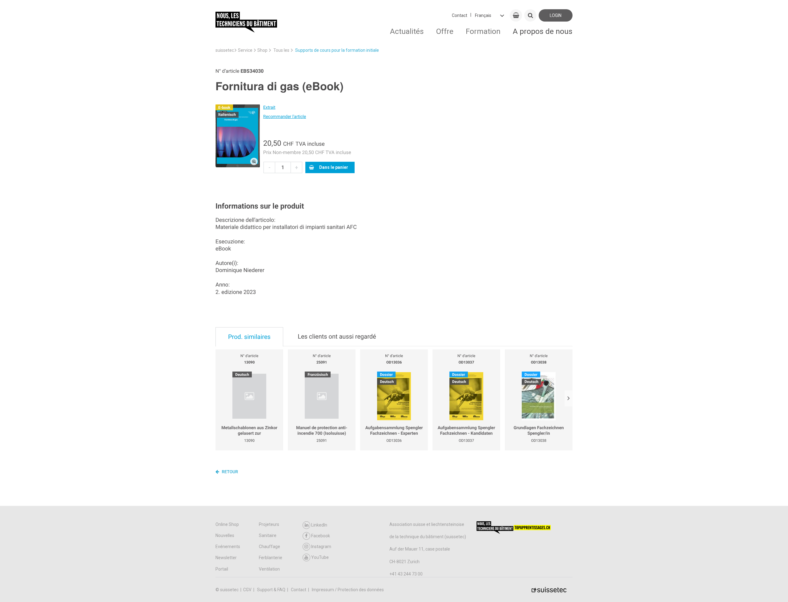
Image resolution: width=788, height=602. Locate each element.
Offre (444, 31)
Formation (483, 31)
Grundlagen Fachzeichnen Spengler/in (539, 430)
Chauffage (269, 546)
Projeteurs (269, 524)
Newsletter (226, 557)
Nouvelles (224, 535)
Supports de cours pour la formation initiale (337, 50)
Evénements (227, 546)
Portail (221, 569)
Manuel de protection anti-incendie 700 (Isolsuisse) (321, 430)
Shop (262, 50)
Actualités (407, 31)
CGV (247, 589)
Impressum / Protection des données (348, 589)
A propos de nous (543, 31)
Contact (459, 15)
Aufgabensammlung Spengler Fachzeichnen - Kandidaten (466, 430)
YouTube (320, 557)
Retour (229, 472)
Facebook (320, 535)
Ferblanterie (270, 557)
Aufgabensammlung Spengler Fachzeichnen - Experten (394, 430)
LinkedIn (319, 525)
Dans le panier (333, 167)
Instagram (321, 546)
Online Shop (227, 524)
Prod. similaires (249, 336)
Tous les (281, 50)
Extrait (269, 107)
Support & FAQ (271, 589)
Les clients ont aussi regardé (337, 336)
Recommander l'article (284, 116)
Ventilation (269, 569)
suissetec (224, 50)
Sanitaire (267, 535)
